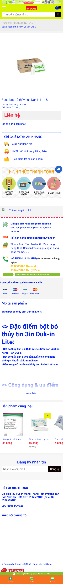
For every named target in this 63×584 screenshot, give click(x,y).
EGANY (27, 564)
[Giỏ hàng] (57, 8)
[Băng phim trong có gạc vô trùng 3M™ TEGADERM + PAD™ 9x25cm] (39, 424)
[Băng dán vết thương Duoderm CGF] (13, 424)
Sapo (49, 564)
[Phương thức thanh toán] (31, 182)
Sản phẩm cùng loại (17, 406)
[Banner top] (31, 1)
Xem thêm (31, 393)
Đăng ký (54, 469)
